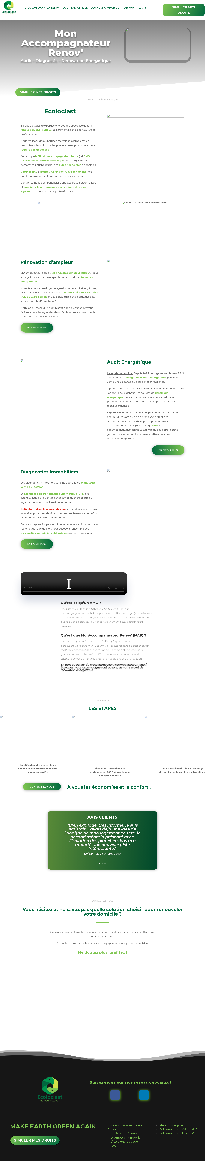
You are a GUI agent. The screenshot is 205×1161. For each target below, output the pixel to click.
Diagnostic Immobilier (105, 7)
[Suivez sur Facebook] (115, 1095)
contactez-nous (42, 786)
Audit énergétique (75, 7)
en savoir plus (36, 327)
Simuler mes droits (183, 10)
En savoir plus (133, 7)
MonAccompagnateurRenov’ (41, 7)
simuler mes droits (38, 92)
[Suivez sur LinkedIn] (144, 1095)
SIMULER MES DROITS (35, 1140)
